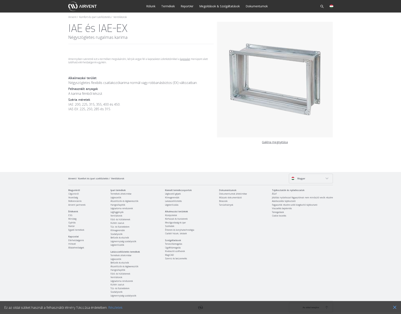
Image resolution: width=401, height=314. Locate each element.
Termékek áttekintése (120, 193)
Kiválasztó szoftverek (175, 251)
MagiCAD (169, 254)
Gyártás (72, 222)
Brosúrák (223, 201)
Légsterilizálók (117, 244)
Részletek (115, 307)
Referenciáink (75, 201)
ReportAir (187, 6)
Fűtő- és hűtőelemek (120, 219)
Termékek (168, 6)
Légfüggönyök (117, 212)
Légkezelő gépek (173, 193)
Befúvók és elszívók (119, 237)
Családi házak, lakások (176, 233)
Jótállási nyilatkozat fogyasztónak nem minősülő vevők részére (302, 197)
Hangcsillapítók (117, 204)
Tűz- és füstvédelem (119, 226)
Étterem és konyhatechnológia (179, 229)
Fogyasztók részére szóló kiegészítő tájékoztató (294, 204)
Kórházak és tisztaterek (176, 218)
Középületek (171, 215)
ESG (70, 215)
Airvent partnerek (77, 204)
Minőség (72, 218)
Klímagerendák (117, 230)
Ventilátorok (120, 17)
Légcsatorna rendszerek (121, 208)
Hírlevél (72, 243)
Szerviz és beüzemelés (176, 258)
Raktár (71, 226)
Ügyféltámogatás (173, 247)
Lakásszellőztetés (173, 201)
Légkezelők (115, 197)
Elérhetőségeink (76, 240)
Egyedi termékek (76, 229)
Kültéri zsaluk (117, 223)
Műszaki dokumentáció (230, 197)
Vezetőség (73, 197)
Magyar (301, 178)
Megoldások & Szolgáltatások (219, 6)
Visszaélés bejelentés (282, 208)
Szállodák (169, 226)
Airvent (72, 17)
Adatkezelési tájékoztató (284, 201)
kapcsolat (185, 59)
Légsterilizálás (171, 204)
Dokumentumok (257, 6)
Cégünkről (73, 193)
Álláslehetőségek (76, 247)
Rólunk (150, 6)
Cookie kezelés (279, 215)
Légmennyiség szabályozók (123, 241)
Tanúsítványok (226, 204)
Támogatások (278, 212)
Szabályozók (116, 234)
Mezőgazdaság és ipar (175, 222)
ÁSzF (274, 193)
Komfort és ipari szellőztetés (95, 17)
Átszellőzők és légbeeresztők (124, 201)
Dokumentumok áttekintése (233, 193)
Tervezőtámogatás (173, 243)
